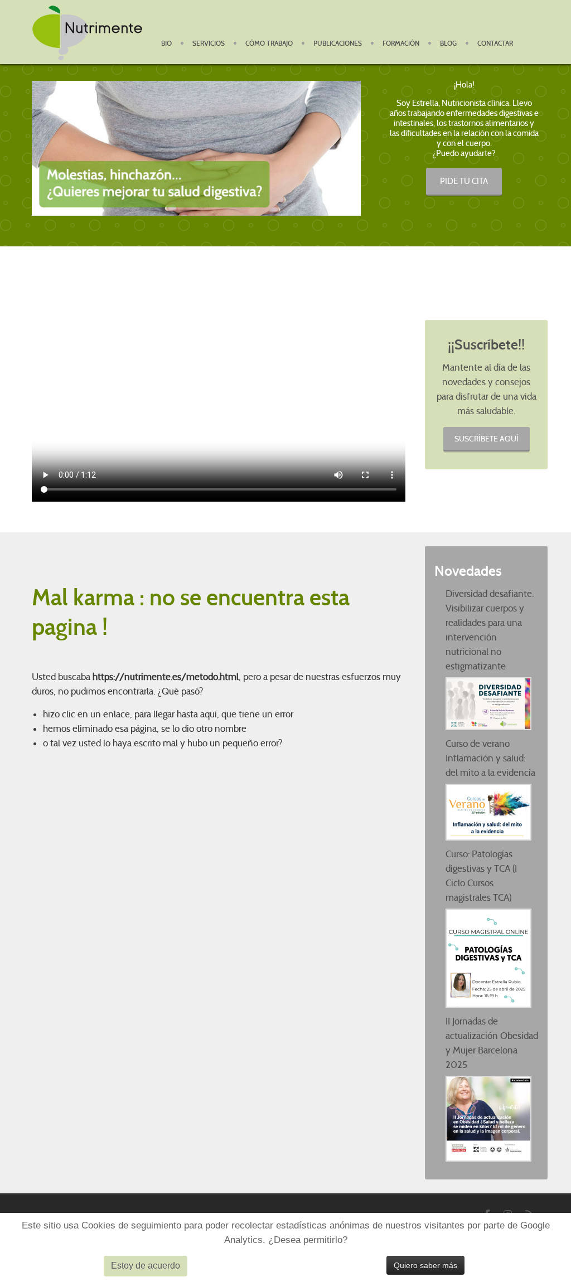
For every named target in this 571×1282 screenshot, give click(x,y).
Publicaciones (337, 43)
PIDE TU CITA (464, 181)
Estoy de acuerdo (145, 1265)
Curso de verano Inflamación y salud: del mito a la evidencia (490, 758)
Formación (401, 43)
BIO (166, 43)
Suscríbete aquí (486, 439)
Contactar (495, 43)
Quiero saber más (425, 1265)
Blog (448, 43)
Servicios (208, 43)
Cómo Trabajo (269, 43)
